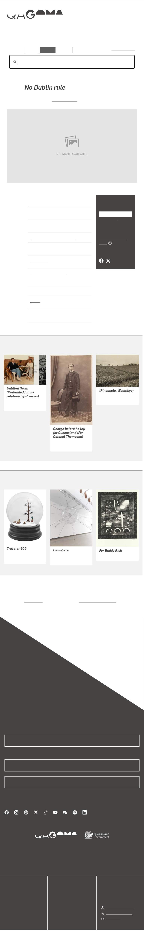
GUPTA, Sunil (16, 403)
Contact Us (113, 911)
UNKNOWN (106, 397)
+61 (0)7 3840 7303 (119, 905)
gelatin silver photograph (47, 273)
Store (7, 894)
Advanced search (123, 49)
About (8, 903)
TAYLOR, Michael (110, 553)
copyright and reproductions (81, 598)
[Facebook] (101, 257)
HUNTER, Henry (63, 443)
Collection (35, 26)
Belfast (35, 301)
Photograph (38, 260)
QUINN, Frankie (64, 99)
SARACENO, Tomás (66, 552)
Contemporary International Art (52, 237)
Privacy (63, 928)
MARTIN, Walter (17, 555)
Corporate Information (107, 928)
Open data (11, 885)
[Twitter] (108, 257)
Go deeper (54, 41)
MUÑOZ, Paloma (17, 551)
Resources (63, 50)
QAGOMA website (16, 890)
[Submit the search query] (12, 62)
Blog (7, 899)
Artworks (16, 41)
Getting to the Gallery (120, 900)
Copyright (80, 928)
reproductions (18, 598)
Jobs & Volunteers (40, 928)
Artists (35, 41)
